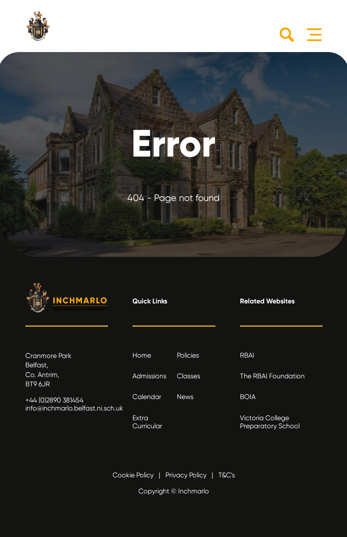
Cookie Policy (133, 475)
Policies (188, 355)
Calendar (146, 397)
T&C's (226, 475)
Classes (188, 376)
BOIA (248, 397)
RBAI (247, 355)
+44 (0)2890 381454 (54, 400)
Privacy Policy (186, 475)
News (185, 397)
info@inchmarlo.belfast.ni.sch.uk (74, 408)
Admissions (149, 376)
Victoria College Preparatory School (270, 422)
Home (141, 355)
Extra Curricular (147, 422)
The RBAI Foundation (272, 376)
